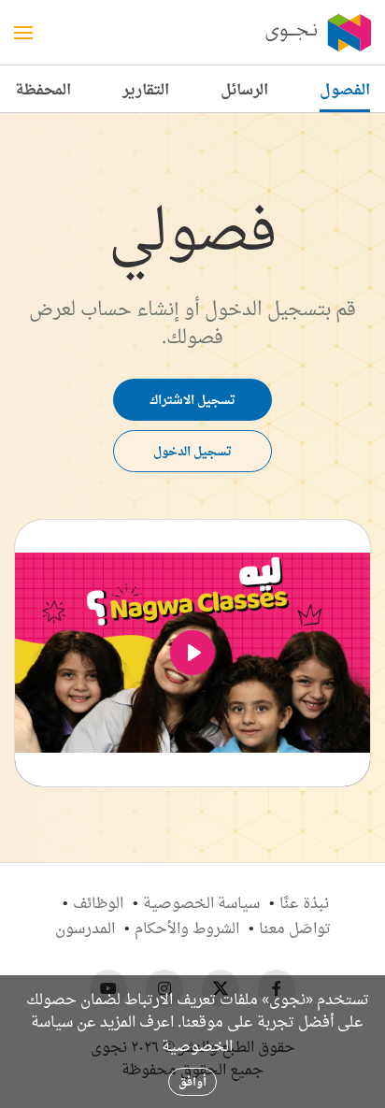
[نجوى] (317, 32)
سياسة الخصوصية (201, 902)
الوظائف (98, 902)
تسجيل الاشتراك (192, 399)
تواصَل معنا (295, 927)
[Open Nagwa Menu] (23, 32)
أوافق (192, 1081)
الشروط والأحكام (187, 927)
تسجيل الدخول (192, 450)
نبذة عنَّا (304, 902)
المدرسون (85, 927)
